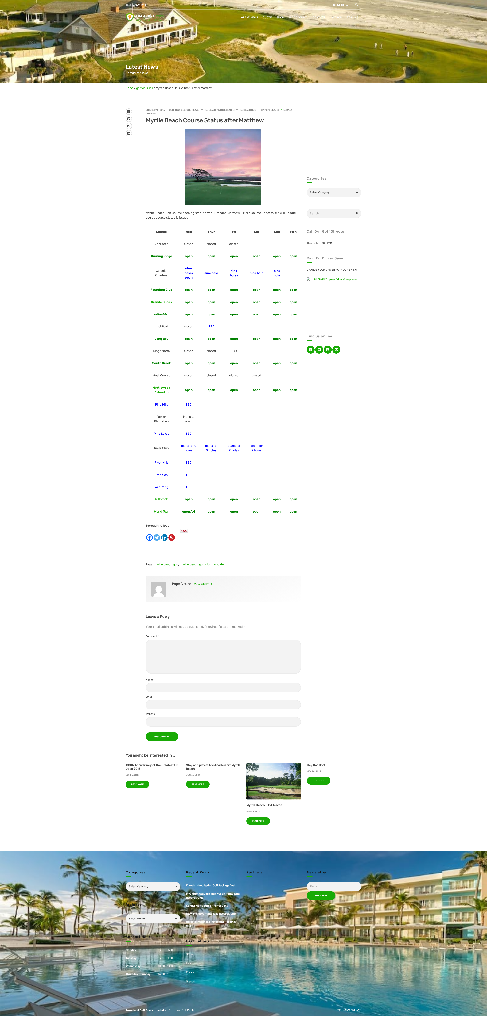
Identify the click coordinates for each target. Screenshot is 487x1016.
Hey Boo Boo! (316, 765)
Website (150, 714)
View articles (202, 584)
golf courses (144, 88)
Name (150, 679)
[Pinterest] (171, 535)
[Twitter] (157, 535)
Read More (137, 784)
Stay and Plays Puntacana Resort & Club (211, 913)
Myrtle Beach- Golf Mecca (264, 805)
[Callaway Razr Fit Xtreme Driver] (334, 300)
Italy (188, 963)
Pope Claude (271, 110)
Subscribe (321, 895)
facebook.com (334, 4)
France (190, 972)
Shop (280, 17)
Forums (352, 17)
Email (150, 696)
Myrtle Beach (208, 110)
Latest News (249, 17)
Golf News (192, 110)
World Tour (161, 511)
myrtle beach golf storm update (202, 564)
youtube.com (346, 4)
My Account (298, 17)
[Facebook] (149, 535)
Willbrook (161, 499)
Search (336, 17)
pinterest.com (342, 4)
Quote (267, 17)
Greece (190, 981)
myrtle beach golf (166, 564)
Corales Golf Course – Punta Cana (207, 905)
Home (129, 88)
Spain (189, 954)
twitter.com (338, 4)
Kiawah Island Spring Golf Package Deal (210, 885)
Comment (152, 636)
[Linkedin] (164, 535)
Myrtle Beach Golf (245, 110)
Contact (319, 17)
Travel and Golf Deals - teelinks (146, 1010)
